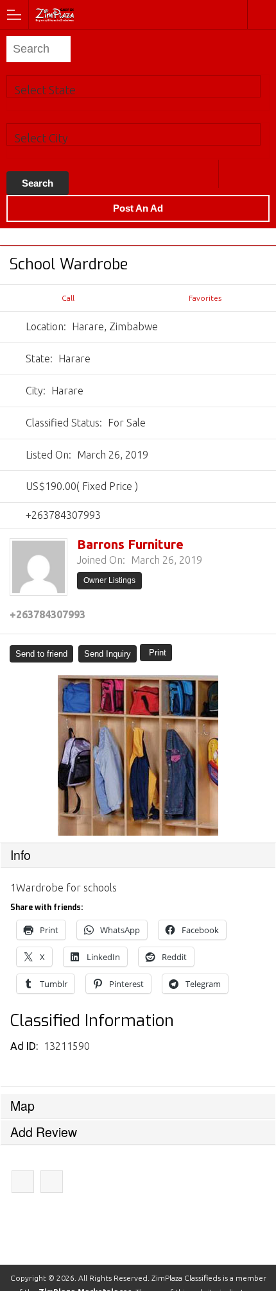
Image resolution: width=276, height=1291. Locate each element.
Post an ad (138, 208)
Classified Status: (64, 422)
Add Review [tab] (43, 1132)
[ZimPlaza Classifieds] (88, 14)
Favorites (205, 298)
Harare (232, 174)
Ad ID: (25, 1046)
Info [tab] (20, 855)
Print (157, 652)
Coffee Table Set (51, 1181)
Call (68, 298)
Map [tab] (22, 1106)
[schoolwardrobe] (138, 755)
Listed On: (48, 454)
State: (39, 358)
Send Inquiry (107, 654)
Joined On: (101, 560)
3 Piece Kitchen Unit (23, 1181)
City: (36, 390)
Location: (46, 326)
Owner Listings (109, 580)
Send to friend (41, 654)
